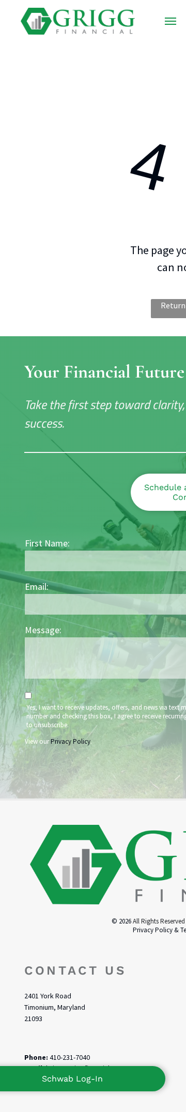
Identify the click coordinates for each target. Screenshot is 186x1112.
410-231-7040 (70, 1057)
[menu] (170, 21)
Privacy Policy (70, 741)
